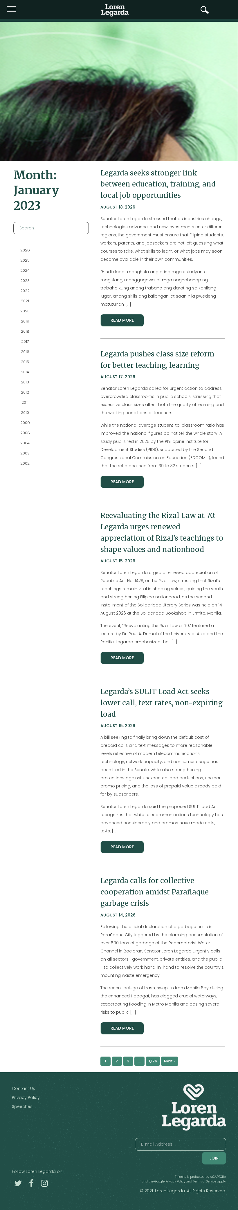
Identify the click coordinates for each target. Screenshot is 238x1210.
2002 (25, 463)
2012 (25, 392)
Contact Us (23, 1088)
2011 (24, 402)
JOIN (214, 1158)
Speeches (22, 1106)
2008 (25, 433)
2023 (25, 280)
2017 (25, 341)
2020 (25, 311)
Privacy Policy (26, 1097)
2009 (25, 422)
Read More (122, 320)
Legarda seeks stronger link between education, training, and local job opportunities (158, 184)
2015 (25, 362)
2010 (25, 412)
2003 (25, 453)
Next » (169, 1061)
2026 (25, 250)
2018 (25, 331)
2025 (25, 260)
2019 (25, 321)
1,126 (153, 1061)
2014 (25, 372)
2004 (25, 443)
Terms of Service (204, 1181)
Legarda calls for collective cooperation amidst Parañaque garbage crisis (154, 892)
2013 (25, 382)
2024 (25, 270)
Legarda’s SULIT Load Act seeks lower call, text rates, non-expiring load (161, 702)
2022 (25, 291)
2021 (25, 301)
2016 (25, 351)
